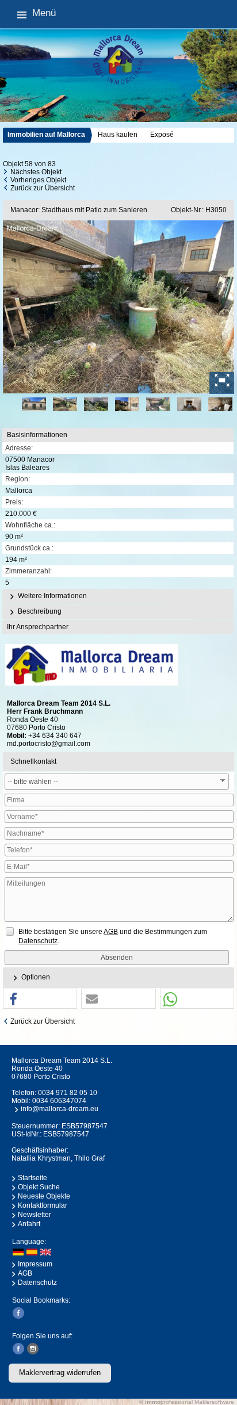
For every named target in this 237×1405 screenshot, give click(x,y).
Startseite (32, 1178)
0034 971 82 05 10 (67, 1093)
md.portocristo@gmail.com (48, 744)
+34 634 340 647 (55, 736)
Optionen (35, 977)
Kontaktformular (42, 1205)
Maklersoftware (214, 1402)
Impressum (35, 1264)
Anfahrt (29, 1224)
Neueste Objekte (44, 1196)
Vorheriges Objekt (38, 180)
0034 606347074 (59, 1101)
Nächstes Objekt (36, 172)
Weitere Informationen (51, 596)
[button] (40, 999)
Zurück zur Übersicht (42, 188)
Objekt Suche (39, 1187)
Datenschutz (37, 1282)
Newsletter (34, 1215)
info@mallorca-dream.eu (59, 1109)
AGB (25, 1273)
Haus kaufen (117, 135)
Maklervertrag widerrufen (60, 1372)
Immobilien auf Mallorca (46, 135)
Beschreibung (39, 611)
